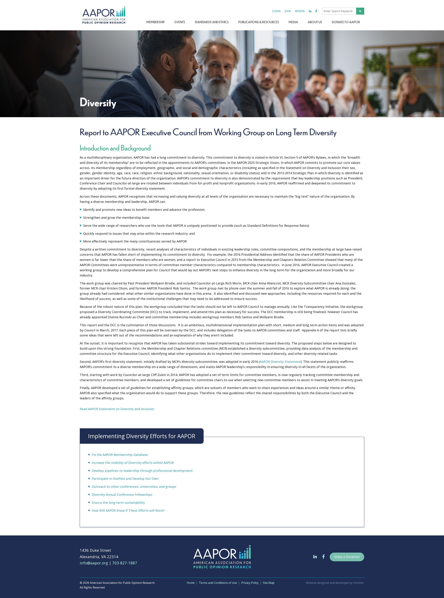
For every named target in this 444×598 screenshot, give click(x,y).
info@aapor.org (94, 562)
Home (191, 583)
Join (288, 11)
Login (276, 11)
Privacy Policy (250, 583)
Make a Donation (347, 557)
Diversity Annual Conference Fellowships (122, 494)
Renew (300, 11)
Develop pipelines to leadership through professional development (142, 471)
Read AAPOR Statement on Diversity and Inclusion (117, 409)
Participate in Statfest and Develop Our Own (125, 478)
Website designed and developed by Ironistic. (335, 583)
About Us (315, 22)
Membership (155, 22)
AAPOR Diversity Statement (280, 361)
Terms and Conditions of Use (218, 583)
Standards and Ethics (212, 22)
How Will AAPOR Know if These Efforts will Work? (128, 510)
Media (293, 22)
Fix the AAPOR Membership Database (120, 455)
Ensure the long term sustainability (118, 502)
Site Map (268, 583)
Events (179, 22)
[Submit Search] (360, 11)
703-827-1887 (124, 562)
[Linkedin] (310, 11)
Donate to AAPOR (346, 22)
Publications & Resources (258, 22)
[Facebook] (316, 11)
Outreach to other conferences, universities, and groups (134, 486)
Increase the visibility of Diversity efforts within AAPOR (133, 463)
